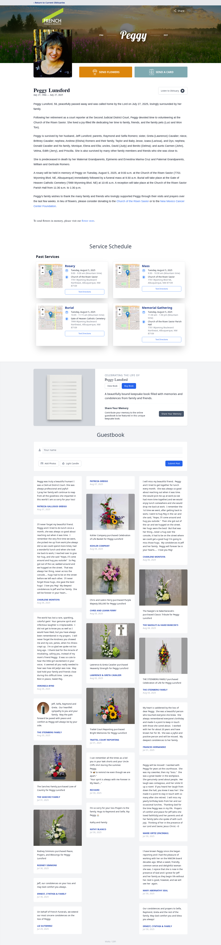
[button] (50, 273)
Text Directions (84, 291)
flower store (88, 220)
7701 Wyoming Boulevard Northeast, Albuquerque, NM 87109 (85, 282)
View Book (112, 385)
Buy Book (129, 385)
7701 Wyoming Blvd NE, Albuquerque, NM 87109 (160, 281)
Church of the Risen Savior (133, 201)
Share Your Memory (171, 413)
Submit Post (174, 463)
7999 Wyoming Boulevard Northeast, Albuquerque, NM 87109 (85, 324)
